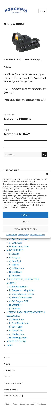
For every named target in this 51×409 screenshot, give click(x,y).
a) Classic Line (16, 319)
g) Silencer (14, 275)
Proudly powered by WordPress (33, 404)
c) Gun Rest (15, 261)
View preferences (25, 229)
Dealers (8, 376)
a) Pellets (14, 253)
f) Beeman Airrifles (19, 246)
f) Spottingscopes (18, 337)
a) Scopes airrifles (18, 286)
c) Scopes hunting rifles (21, 294)
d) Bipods (14, 264)
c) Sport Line (15, 326)
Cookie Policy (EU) (13, 396)
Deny (25, 222)
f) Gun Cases (15, 272)
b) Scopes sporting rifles (21, 290)
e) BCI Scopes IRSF (18, 301)
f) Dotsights (15, 305)
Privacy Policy (23, 235)
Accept (25, 214)
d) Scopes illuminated (20, 297)
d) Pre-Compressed (19, 239)
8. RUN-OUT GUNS (16, 341)
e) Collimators (16, 268)
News (9, 345)
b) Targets (14, 257)
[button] (47, 174)
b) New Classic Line (19, 323)
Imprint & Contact (37, 235)
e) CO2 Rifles (15, 243)
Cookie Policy (11, 235)
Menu (43, 11)
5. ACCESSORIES (15, 250)
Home (7, 357)
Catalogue (9, 370)
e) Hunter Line (16, 334)
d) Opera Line (16, 330)
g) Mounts (14, 308)
